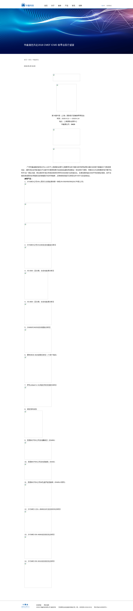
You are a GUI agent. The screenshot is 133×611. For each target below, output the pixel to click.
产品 (66, 6)
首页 (46, 6)
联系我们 (109, 5)
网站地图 (46, 605)
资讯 (73, 6)
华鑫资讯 (36, 60)
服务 (59, 6)
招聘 (80, 6)
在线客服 (38, 605)
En (102, 5)
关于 (52, 6)
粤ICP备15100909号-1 (100, 607)
